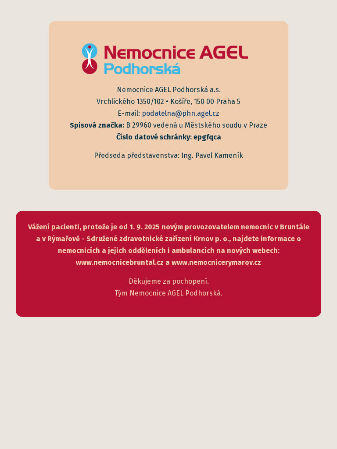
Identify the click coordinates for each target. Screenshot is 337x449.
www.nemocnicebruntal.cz (120, 262)
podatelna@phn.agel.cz (180, 113)
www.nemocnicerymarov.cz (216, 262)
